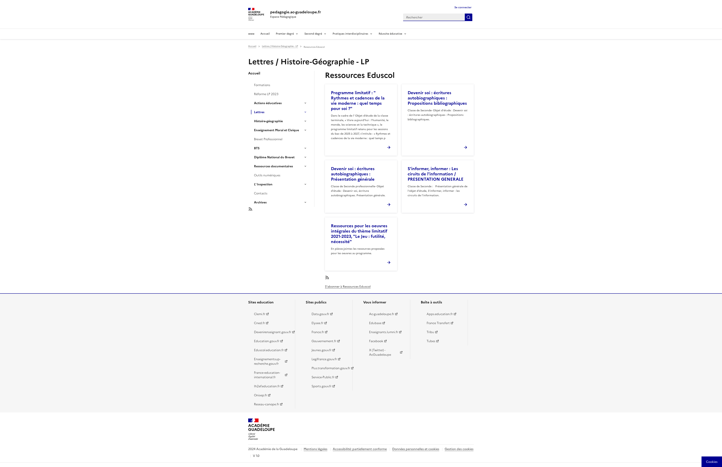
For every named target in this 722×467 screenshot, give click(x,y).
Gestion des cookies (459, 449)
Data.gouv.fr (320, 314)
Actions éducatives (268, 103)
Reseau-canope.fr (266, 404)
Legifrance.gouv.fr (324, 359)
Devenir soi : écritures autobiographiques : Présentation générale (353, 174)
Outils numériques (267, 175)
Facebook (376, 341)
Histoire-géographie (268, 121)
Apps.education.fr (440, 314)
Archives (260, 202)
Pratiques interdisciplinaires (350, 34)
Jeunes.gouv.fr (321, 350)
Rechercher (468, 17)
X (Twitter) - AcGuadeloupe (380, 352)
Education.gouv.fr (266, 341)
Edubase (375, 323)
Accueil (265, 34)
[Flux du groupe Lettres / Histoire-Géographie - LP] (284, 209)
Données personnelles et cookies (415, 449)
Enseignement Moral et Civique (276, 130)
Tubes (431, 341)
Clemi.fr (259, 314)
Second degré (313, 34)
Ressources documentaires (273, 166)
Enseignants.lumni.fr (383, 332)
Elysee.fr (317, 323)
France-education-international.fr (267, 374)
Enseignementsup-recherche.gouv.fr (267, 361)
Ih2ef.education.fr (267, 386)
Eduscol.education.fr (269, 350)
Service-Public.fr (323, 377)
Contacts (260, 193)
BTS (256, 148)
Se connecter (463, 7)
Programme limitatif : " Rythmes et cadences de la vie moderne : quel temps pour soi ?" (358, 101)
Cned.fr (259, 323)
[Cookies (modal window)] (712, 461)
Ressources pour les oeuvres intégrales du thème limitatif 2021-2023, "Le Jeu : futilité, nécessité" (359, 234)
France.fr (318, 332)
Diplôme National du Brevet (274, 157)
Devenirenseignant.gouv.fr (272, 332)
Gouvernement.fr (324, 341)
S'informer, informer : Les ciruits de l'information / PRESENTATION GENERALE (435, 174)
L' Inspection (263, 184)
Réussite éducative (390, 34)
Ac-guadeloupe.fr (381, 314)
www (251, 34)
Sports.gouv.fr (321, 386)
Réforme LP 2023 (266, 94)
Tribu (430, 332)
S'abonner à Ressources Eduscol (348, 286)
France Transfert (438, 323)
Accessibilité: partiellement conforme (360, 449)
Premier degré (285, 34)
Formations (262, 85)
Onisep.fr (260, 395)
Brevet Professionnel (268, 139)
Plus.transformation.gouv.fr (330, 368)
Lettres (259, 112)
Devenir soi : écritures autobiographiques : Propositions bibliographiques (437, 98)
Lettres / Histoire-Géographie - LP (280, 46)
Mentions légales (315, 449)
